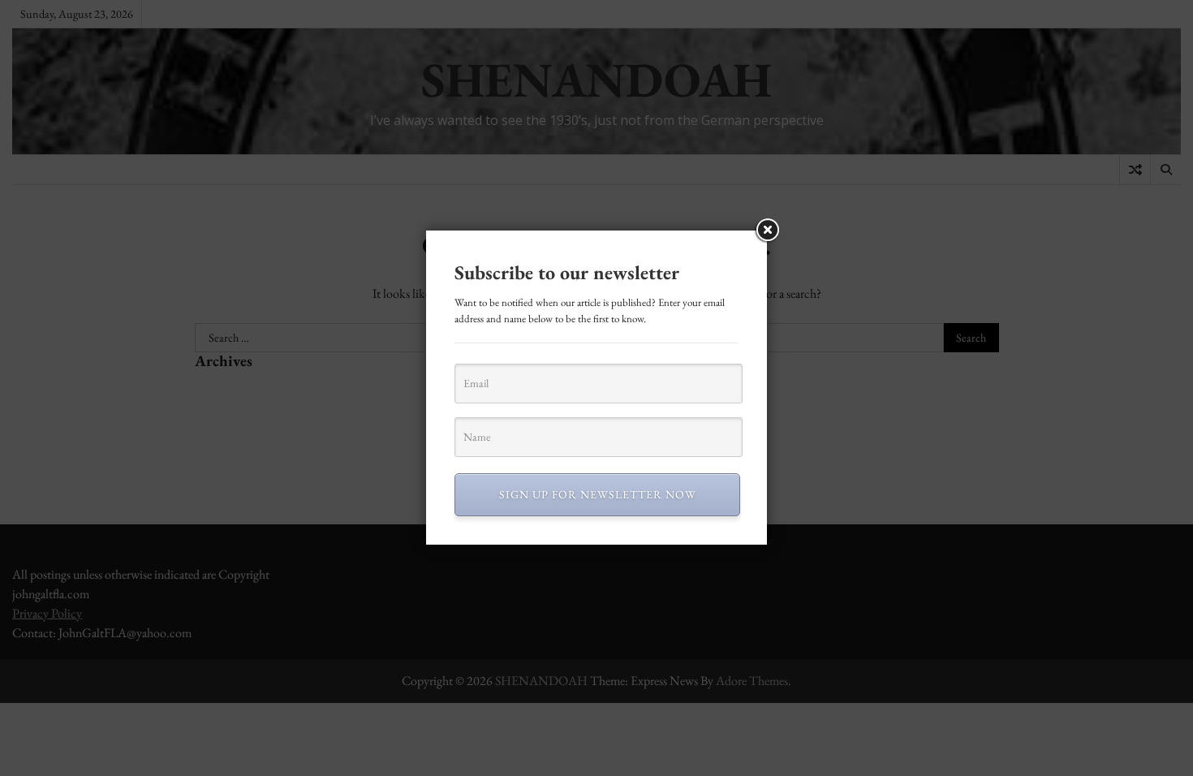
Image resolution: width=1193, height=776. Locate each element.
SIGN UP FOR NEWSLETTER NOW (597, 494)
